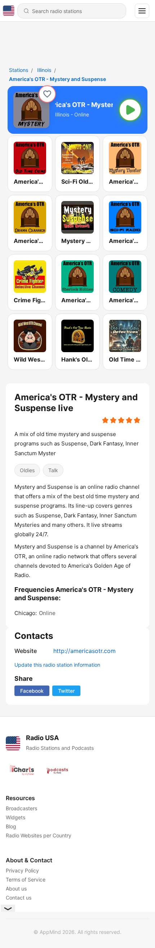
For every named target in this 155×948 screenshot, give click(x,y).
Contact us (18, 897)
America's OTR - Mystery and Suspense (57, 79)
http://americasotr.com (84, 650)
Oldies (27, 470)
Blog (11, 826)
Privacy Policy (22, 870)
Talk (53, 470)
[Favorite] (47, 94)
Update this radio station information (57, 665)
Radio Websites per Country (38, 835)
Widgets (15, 817)
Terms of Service (25, 879)
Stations (18, 70)
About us (16, 888)
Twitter (66, 691)
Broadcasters (21, 808)
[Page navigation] (142, 11)
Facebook (32, 691)
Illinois (44, 70)
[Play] (130, 109)
